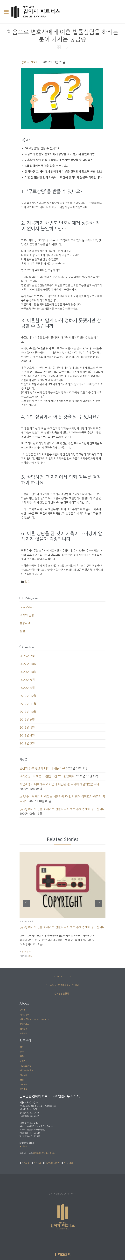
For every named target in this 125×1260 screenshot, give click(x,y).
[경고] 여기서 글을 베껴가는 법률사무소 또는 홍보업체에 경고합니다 (62, 809)
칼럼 (27, 581)
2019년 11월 (28, 703)
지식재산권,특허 (26, 1070)
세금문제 (23, 1075)
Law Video (27, 607)
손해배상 (23, 1061)
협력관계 (23, 1029)
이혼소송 (23, 1085)
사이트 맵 (25, 1163)
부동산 (22, 1056)
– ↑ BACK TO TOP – (62, 976)
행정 (22, 1080)
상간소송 (23, 1089)
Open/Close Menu (6, 12)
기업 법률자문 (25, 1066)
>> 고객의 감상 (64, 985)
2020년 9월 (27, 679)
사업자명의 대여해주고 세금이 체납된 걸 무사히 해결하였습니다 (59, 784)
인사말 (22, 1010)
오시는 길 (23, 1146)
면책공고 (37, 1163)
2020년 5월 (27, 687)
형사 (22, 1047)
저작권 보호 (68, 1163)
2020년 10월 (28, 672)
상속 (22, 1052)
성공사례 (25, 623)
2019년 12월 (28, 695)
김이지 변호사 (30, 62)
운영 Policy (24, 1024)
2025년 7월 (27, 656)
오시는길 (23, 1033)
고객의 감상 (27, 615)
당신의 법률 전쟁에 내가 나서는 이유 (42, 768)
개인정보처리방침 (52, 1163)
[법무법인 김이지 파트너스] (35, 12)
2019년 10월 (28, 711)
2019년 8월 (27, 727)
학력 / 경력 (24, 1015)
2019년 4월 (27, 735)
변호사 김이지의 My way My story (34, 1019)
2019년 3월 (27, 743)
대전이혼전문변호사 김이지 (44, 1153)
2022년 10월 (28, 664)
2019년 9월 (27, 719)
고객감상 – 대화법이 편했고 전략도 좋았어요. (47, 776)
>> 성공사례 (51, 985)
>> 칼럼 (75, 985)
